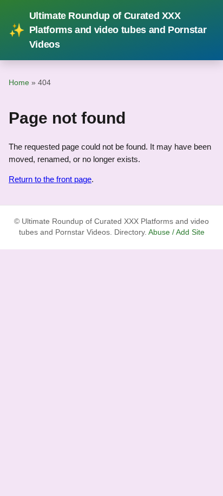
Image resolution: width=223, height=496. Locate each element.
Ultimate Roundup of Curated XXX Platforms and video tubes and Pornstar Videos (107, 30)
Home (19, 82)
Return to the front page (50, 179)
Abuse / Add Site (176, 232)
